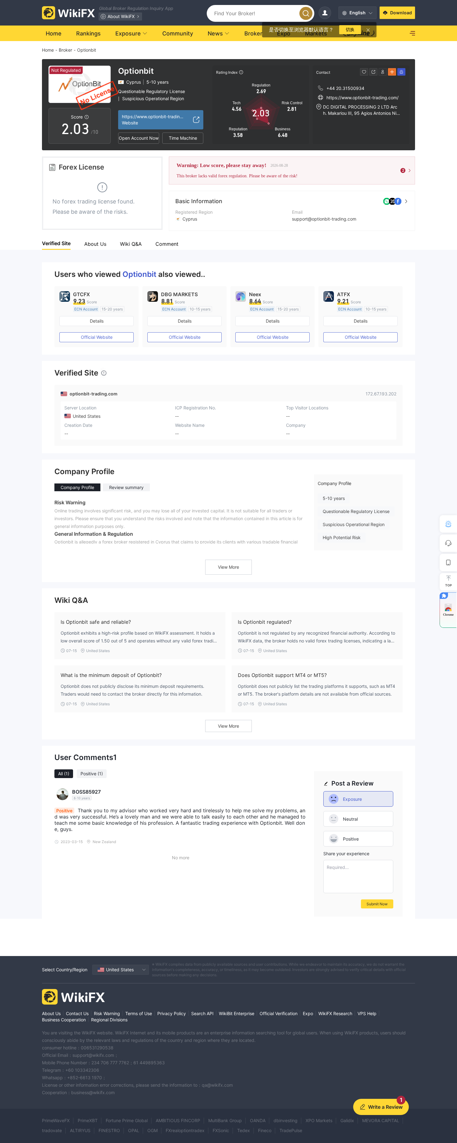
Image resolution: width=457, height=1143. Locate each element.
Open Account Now (139, 138)
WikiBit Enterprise (236, 1013)
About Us (51, 1013)
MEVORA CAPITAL (380, 1120)
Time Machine (183, 138)
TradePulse (290, 1130)
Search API (202, 1013)
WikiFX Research (335, 1013)
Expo (308, 1013)
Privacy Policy (171, 1013)
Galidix (347, 1120)
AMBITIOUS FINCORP (178, 1120)
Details (97, 321)
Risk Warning (107, 1013)
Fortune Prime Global (127, 1120)
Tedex (243, 1130)
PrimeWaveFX (56, 1120)
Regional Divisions (109, 1019)
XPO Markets (319, 1120)
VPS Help (367, 1013)
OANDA (257, 1120)
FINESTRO (109, 1130)
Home (48, 50)
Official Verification (279, 1013)
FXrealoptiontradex (185, 1130)
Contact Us (77, 1013)
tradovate (52, 1130)
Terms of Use (138, 1013)
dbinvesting (286, 1120)
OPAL (133, 1130)
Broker (65, 50)
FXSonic (221, 1130)
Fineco (264, 1130)
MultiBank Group (225, 1120)
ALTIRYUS (80, 1130)
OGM (152, 1130)
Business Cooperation (64, 1019)
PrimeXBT (88, 1120)
